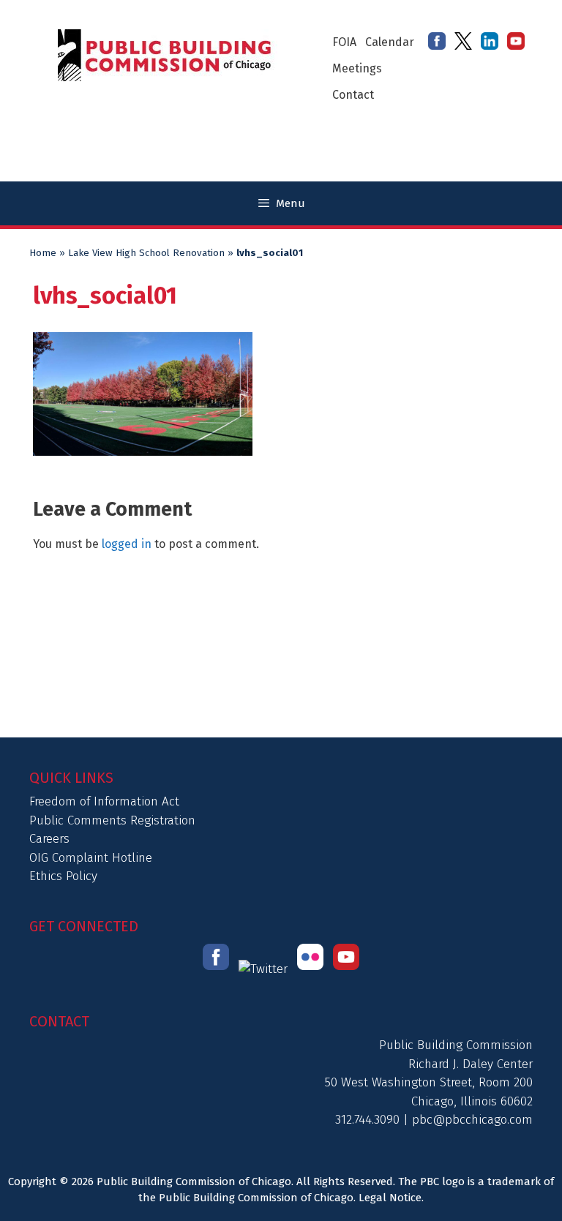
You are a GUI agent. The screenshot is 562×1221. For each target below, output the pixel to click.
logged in (126, 544)
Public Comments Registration (112, 820)
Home (42, 253)
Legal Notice (390, 1197)
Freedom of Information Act (104, 801)
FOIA (344, 42)
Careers (49, 838)
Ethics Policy (63, 876)
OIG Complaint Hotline (90, 857)
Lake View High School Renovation (146, 253)
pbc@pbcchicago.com (472, 1119)
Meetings (357, 68)
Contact (353, 95)
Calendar (389, 42)
